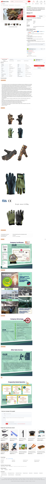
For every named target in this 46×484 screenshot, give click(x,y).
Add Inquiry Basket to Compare (13, 26)
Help (32, 3)
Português (11, 479)
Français (13, 479)
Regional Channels (31, 478)
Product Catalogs (11, 458)
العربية (26, 479)
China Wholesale (20, 478)
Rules (44, 3)
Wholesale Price (24, 478)
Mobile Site (39, 478)
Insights (41, 478)
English (6, 479)
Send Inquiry (31, 16)
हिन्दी (32, 479)
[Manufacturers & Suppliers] (5, 1)
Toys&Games (2, 462)
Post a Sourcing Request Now (21, 423)
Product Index (35, 478)
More (1, 476)
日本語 (31, 479)
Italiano (19, 479)
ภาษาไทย (35, 479)
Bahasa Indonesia (43, 479)
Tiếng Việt (39, 479)
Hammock (10, 469)
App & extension (37, 3)
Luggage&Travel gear (36, 461)
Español (8, 479)
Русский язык (16, 479)
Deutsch (21, 479)
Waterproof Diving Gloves (11, 474)
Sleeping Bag (6, 469)
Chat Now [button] (41, 16)
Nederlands (24, 479)
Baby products (13, 461)
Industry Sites (27, 478)
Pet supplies (2, 461)
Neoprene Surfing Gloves (4, 474)
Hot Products (5, 478)
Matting (2, 469)
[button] (30, 60)
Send (6, 423)
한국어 (28, 479)
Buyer (29, 3)
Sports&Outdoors (25, 461)
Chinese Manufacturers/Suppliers (14, 478)
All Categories (3, 3)
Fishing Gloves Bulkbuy (18, 474)
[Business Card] (44, 62)
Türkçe (37, 479)
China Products (8, 478)
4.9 (36, 60)
